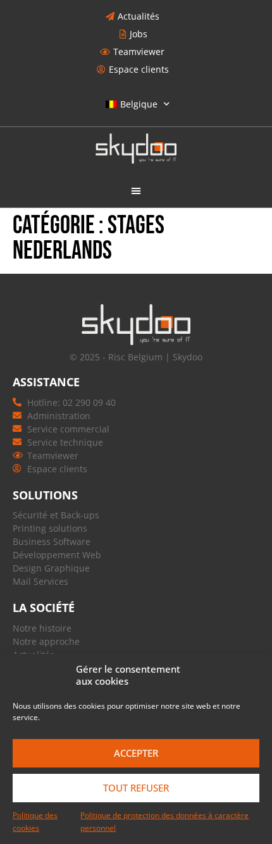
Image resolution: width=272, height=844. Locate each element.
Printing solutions (50, 528)
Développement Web (57, 555)
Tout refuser (136, 787)
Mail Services (40, 581)
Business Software (51, 541)
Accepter (136, 753)
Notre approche (46, 641)
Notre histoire (42, 628)
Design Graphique (51, 568)
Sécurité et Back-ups (56, 515)
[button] (136, 190)
